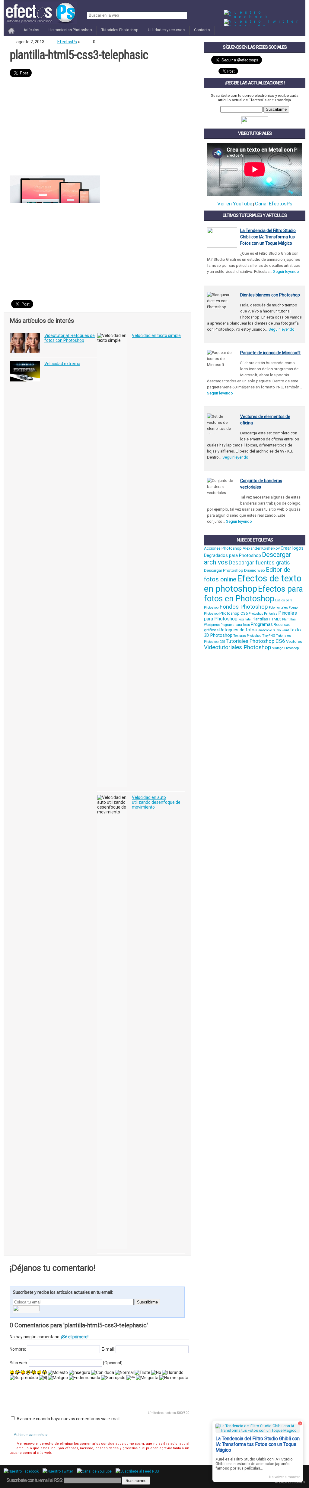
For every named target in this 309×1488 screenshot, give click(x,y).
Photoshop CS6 (233, 613)
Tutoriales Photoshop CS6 (255, 641)
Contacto (202, 30)
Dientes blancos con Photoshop (270, 295)
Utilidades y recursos (166, 30)
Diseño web (254, 570)
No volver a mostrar (284, 1477)
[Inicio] (11, 34)
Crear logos (292, 548)
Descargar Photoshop (223, 570)
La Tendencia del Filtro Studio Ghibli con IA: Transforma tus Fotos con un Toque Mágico (268, 237)
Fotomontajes (278, 608)
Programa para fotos (235, 625)
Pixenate (244, 619)
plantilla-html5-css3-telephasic (79, 55)
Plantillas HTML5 (266, 619)
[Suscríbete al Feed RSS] (139, 1471)
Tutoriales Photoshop (120, 30)
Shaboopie (265, 630)
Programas (262, 624)
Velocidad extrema (62, 363)
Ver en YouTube (234, 204)
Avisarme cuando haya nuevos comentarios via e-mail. (68, 1418)
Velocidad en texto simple (156, 335)
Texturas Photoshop (247, 636)
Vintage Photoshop (285, 648)
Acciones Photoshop (223, 548)
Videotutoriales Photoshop (237, 647)
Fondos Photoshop (243, 606)
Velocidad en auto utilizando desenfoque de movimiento (156, 802)
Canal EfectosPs (273, 204)
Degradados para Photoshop (232, 555)
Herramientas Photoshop (70, 30)
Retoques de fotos (238, 630)
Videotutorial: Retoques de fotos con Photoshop (69, 338)
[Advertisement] (97, 127)
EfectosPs (67, 41)
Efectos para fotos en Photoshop (253, 593)
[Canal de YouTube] (96, 1471)
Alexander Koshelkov (261, 548)
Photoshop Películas (263, 614)
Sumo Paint (281, 630)
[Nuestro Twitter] (262, 21)
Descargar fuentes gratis (259, 562)
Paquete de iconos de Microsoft (270, 352)
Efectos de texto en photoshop (252, 583)
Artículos (31, 30)
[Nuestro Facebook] (264, 17)
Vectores (294, 641)
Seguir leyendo (286, 271)
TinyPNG (268, 636)
